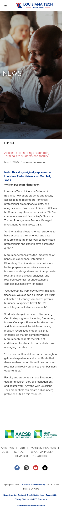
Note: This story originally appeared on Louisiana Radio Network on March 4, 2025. (28, 176)
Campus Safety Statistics (31, 456)
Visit (22, 447)
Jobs (5, 451)
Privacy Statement (23, 499)
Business (26, 162)
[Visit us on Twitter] (45, 468)
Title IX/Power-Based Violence (31, 505)
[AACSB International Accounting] (45, 441)
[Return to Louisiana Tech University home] (34, 6)
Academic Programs (43, 447)
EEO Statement (40, 499)
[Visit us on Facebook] (17, 467)
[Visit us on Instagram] (26, 467)
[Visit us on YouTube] (35, 467)
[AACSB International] (19, 441)
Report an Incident (42, 451)
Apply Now (7, 447)
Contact (19, 451)
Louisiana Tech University (33, 484)
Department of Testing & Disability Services (23, 495)
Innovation (39, 162)
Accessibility (52, 495)
